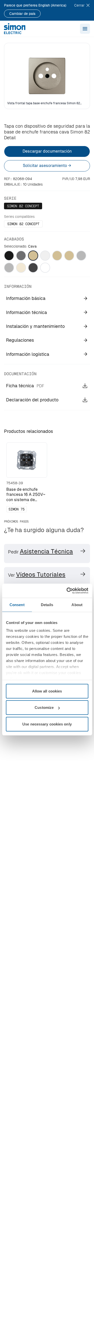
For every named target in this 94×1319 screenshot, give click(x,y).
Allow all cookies (47, 691)
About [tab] (76, 604)
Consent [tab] (17, 604)
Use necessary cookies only (47, 724)
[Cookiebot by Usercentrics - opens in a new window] (67, 590)
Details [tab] (47, 604)
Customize (44, 707)
